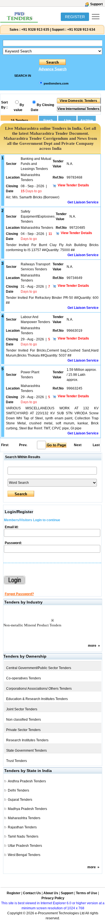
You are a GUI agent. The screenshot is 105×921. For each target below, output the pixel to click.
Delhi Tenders (18, 790)
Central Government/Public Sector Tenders (38, 668)
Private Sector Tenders (23, 730)
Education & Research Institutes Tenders (37, 699)
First (4, 445)
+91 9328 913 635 (34, 30)
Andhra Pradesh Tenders (27, 781)
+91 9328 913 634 (81, 30)
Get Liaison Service (83, 202)
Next (77, 445)
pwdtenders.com (56, 83)
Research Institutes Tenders (27, 740)
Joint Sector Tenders (21, 709)
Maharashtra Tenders (24, 818)
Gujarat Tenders (20, 800)
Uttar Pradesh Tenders (25, 846)
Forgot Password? (19, 594)
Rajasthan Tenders (22, 827)
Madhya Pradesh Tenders (27, 809)
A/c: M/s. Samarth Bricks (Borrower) (32, 197)
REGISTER (75, 17)
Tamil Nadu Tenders (23, 836)
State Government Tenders (26, 750)
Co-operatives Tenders (23, 678)
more (92, 646)
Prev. (23, 445)
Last (96, 445)
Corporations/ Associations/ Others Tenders (39, 689)
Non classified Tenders (23, 720)
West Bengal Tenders (24, 855)
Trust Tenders (16, 761)
